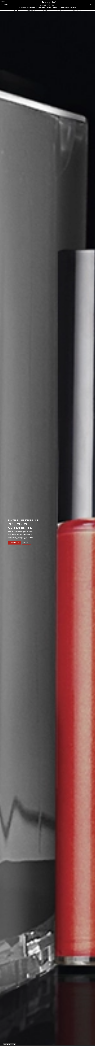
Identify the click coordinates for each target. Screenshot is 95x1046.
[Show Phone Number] (14, 1044)
